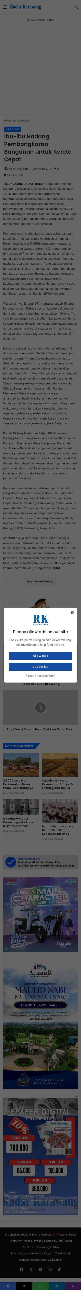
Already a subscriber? (40, 676)
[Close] (72, 612)
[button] (40, 656)
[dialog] (40, 645)
